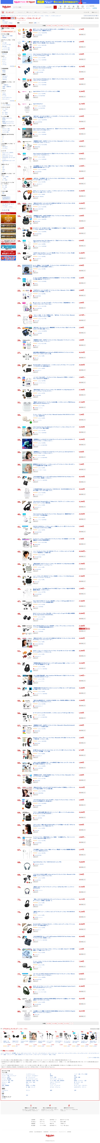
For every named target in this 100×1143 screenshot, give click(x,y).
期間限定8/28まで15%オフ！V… (33, 1042)
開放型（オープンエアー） (8, 121)
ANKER (4, 94)
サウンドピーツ (5, 99)
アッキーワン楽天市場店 (39, 606)
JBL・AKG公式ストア (38, 184)
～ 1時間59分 (5, 85)
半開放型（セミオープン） (8, 123)
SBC (3, 167)
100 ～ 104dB (5, 176)
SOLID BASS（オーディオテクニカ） (8, 158)
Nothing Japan (37, 830)
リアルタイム (45, 12)
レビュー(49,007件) (42, 32)
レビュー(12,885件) (42, 331)
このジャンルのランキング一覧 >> (91, 15)
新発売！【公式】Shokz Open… (7, 1042)
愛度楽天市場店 (37, 146)
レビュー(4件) (41, 356)
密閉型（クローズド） (7, 118)
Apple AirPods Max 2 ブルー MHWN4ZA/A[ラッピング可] (47, 862)
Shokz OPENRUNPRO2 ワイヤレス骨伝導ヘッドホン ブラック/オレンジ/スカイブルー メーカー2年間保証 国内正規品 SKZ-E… (53, 626)
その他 (53, 1054)
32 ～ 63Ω (4, 187)
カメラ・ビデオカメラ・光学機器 (8, 1053)
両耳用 (3, 70)
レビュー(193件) (41, 790)
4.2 (3, 141)
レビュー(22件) (41, 455)
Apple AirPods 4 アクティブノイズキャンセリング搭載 (46, 91)
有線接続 (4, 37)
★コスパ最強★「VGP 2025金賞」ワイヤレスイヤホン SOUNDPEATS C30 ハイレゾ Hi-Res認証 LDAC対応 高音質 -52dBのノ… (53, 266)
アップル (4, 95)
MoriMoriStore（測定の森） (39, 196)
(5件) (51, 1046)
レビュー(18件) (41, 629)
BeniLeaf (36, 283)
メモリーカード (37, 1054)
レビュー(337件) (41, 430)
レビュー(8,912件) (42, 45)
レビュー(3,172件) (42, 343)
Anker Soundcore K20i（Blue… (76, 1042)
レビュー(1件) (41, 70)
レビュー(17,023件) (42, 144)
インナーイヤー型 (6, 44)
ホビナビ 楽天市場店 (38, 333)
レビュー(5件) (41, 654)
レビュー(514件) (41, 269)
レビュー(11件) (41, 604)
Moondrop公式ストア (38, 755)
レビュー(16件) (41, 877)
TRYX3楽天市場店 (38, 395)
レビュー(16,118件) (42, 542)
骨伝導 (3, 119)
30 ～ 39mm (5, 114)
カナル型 (4, 43)
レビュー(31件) (41, 927)
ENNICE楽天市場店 (38, 47)
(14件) (8, 1046)
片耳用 (3, 72)
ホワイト (4, 59)
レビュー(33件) (41, 828)
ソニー (3, 92)
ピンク (3, 61)
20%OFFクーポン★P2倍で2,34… (84, 1042)
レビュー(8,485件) (42, 219)
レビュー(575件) (41, 592)
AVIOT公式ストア (38, 656)
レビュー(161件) (41, 106)
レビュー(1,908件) (42, 169)
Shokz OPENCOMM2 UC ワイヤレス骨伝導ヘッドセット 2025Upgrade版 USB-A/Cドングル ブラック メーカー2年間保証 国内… (53, 601)
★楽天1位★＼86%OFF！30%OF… (93, 1042)
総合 (3, 20)
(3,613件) (86, 1046)
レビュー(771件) (41, 778)
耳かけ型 (4, 46)
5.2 (3, 136)
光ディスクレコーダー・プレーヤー (29, 1053)
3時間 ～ (4, 88)
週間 (35, 22)
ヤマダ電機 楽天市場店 (39, 72)
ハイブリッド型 (5, 130)
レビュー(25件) (41, 952)
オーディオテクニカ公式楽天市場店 (41, 445)
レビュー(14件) (41, 467)
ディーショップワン (38, 420)
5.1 (3, 137)
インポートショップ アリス (39, 681)
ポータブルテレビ (43, 1053)
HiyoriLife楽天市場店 (38, 308)
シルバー (4, 63)
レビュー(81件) (41, 530)
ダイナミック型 (5, 128)
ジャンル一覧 (86, 12)
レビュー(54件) (41, 815)
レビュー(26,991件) (42, 119)
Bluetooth (4, 53)
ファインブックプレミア (39, 494)
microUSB (4, 77)
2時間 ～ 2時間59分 (6, 86)
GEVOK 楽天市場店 (38, 171)
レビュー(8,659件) (42, 741)
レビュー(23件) (41, 554)
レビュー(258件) (41, 244)
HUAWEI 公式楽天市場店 (39, 793)
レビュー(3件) (41, 567)
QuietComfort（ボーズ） (7, 155)
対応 (3, 193)
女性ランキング (37, 12)
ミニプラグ (4, 148)
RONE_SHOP (37, 320)
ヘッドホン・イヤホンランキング (28, 18)
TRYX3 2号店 (37, 581)
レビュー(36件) (41, 517)
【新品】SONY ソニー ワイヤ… (15, 1042)
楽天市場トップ (4, 15)
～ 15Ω (3, 188)
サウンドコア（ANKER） (8, 152)
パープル (4, 64)
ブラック (4, 57)
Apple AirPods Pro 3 (38, 103)
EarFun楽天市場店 (38, 880)
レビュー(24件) (41, 418)
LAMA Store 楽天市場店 (39, 768)
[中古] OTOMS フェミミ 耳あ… (59, 1042)
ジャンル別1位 (52, 12)
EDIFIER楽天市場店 (38, 532)
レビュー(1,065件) (42, 206)
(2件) (17, 1046)
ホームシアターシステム (71, 1053)
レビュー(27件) (41, 393)
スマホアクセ (37, 954)
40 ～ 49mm (5, 112)
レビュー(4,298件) (42, 803)
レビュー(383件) (41, 132)
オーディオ (34, 15)
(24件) (69, 1046)
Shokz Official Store (38, 258)
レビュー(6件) (41, 641)
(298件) (77, 1046)
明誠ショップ (37, 345)
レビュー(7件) (41, 579)
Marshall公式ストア (38, 370)
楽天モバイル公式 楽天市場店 (40, 95)
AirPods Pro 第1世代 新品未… (41, 1042)
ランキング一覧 (5, 210)
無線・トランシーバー (9, 1054)
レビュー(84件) (41, 194)
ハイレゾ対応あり (6, 104)
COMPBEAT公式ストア (39, 706)
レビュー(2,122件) (42, 306)
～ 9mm (4, 110)
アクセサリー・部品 (46, 1054)
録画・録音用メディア (20, 1054)
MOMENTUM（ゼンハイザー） (8, 161)
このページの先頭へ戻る (93, 1057)
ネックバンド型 (5, 49)
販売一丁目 (37, 358)
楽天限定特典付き (6, 197)
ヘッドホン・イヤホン (44, 15)
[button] (65, 7)
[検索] (55, 7)
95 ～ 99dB (4, 180)
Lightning (4, 79)
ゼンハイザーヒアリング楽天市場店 (41, 480)
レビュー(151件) (41, 840)
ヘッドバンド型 (5, 48)
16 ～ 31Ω (4, 185)
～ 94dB (4, 178)
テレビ (18, 1053)
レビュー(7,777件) (42, 318)
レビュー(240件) (41, 766)
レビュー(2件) (41, 405)
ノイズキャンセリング (55, 15)
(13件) (34, 1046)
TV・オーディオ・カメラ (25, 15)
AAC (3, 166)
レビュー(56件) (41, 753)
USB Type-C (5, 76)
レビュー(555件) (41, 57)
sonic (35, 271)
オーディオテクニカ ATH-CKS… (67, 1042)
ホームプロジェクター (83, 1053)
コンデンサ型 (5, 132)
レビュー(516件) (41, 728)
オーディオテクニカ (6, 97)
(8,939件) (95, 1046)
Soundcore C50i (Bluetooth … (24, 1042)
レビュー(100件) (41, 443)
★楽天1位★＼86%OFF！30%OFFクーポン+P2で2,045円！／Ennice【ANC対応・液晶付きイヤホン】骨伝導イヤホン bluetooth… (53, 42)
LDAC (3, 169)
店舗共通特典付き (6, 198)
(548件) (43, 1046)
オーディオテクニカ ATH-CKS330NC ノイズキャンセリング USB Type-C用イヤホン (53, 712)
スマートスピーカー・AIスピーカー (56, 1053)
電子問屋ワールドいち (38, 407)
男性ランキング (30, 12)
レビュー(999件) (41, 977)
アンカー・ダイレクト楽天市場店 (40, 59)
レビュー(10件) (41, 157)
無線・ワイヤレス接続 (7, 35)
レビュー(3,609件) (42, 231)
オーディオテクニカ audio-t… (50, 1042)
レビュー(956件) (41, 256)
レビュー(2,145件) (42, 82)
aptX (3, 171)
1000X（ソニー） (6, 154)
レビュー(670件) (41, 380)
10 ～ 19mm (5, 109)
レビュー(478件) (41, 293)
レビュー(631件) (41, 853)
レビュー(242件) (41, 492)
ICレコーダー (29, 1054)
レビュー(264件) (41, 93)
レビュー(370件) (41, 703)
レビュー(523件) (41, 182)
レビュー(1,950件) (42, 281)
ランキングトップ (21, 12)
